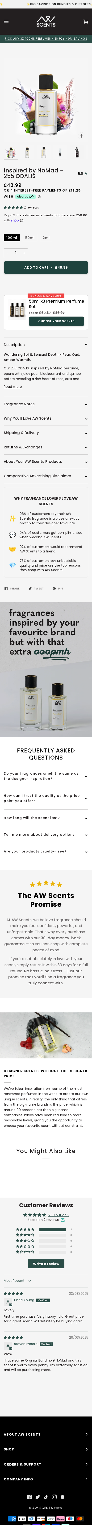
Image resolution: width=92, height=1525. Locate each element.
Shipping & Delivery (21, 432)
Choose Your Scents (56, 321)
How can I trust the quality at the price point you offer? (42, 798)
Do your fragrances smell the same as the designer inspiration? (41, 776)
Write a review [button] (46, 1264)
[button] (14, 207)
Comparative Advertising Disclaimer (37, 475)
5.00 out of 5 (58, 1215)
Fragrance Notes (19, 403)
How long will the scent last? (32, 817)
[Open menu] (11, 21)
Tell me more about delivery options (39, 834)
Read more (13, 386)
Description (14, 344)
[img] (13, 1293)
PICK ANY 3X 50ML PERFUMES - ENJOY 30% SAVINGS (49, 39)
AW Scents (42, 1507)
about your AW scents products (33, 461)
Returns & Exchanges (23, 447)
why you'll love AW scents (28, 418)
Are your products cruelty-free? (35, 851)
